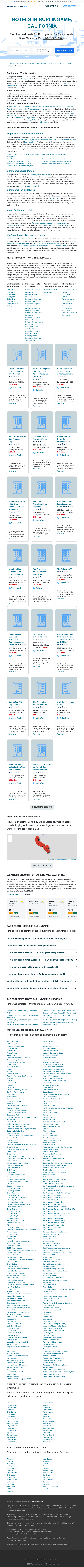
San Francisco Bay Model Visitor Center (57, 1193)
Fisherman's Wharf (13, 1227)
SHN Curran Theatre (50, 1246)
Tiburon (45, 1489)
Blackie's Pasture (13, 1108)
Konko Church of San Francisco (18, 1317)
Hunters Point (12, 1430)
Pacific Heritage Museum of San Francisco (58, 1108)
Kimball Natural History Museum (18, 1312)
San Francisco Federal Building (54, 1202)
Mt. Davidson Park (49, 1058)
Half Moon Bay (12, 1480)
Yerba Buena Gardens (51, 1374)
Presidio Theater (49, 1156)
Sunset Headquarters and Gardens (55, 1280)
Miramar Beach (48, 1041)
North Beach (47, 1410)
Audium (9, 1080)
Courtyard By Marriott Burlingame (54, 154)
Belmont (10, 1461)
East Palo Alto (12, 1473)
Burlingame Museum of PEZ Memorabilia (21, 1117)
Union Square (47, 1317)
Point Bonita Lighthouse (51, 1138)
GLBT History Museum (15, 1248)
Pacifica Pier (43, 246)
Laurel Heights (12, 1439)
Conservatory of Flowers (16, 1179)
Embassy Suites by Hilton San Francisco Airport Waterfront (31, 107)
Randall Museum (48, 1161)
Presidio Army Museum (51, 1149)
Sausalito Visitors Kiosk (51, 1234)
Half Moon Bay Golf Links (16, 1273)
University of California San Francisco (56, 1326)
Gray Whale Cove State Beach (18, 1269)
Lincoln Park (11, 1330)
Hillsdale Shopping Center (16, 1282)
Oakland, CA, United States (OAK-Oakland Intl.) (59, 1013)
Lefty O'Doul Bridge (14, 1326)
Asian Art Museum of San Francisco (19, 1076)
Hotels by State (44, 1538)
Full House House (13, 1243)
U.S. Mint (46, 1314)
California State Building (15, 1131)
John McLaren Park (14, 1303)
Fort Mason (11, 1239)
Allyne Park (11, 1055)
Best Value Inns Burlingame (16, 159)
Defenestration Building (15, 1202)
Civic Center (11, 1412)
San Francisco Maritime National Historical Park (59, 1209)
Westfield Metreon (49, 1356)
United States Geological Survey (54, 1324)
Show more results (42, 807)
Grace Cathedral (13, 1264)
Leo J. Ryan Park (13, 1328)
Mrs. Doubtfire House (50, 1055)
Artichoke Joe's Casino (15, 1074)
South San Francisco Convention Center (57, 1252)
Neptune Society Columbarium (53, 1078)
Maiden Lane (11, 1349)
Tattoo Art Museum (49, 1285)
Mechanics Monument (15, 1372)
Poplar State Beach (50, 1142)
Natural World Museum (51, 1076)
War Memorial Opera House (53, 1342)
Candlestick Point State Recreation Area (21, 1135)
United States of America (38, 63)
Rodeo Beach (48, 1177)
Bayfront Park (12, 1096)
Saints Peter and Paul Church (53, 1184)
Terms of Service (31, 1560)
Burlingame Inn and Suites (21, 190)
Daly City (10, 1470)
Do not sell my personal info (18, 1540)
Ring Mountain (48, 1170)
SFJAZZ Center (48, 1241)
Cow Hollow (11, 1416)
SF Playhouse (48, 1239)
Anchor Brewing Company (16, 1062)
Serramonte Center (50, 1236)
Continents (11, 63)
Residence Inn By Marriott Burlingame (55, 163)
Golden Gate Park (13, 1255)
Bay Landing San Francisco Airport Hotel (30, 109)
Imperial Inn (45, 175)
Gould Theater (12, 1262)
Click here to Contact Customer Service (21, 1525)
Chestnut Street (12, 1147)
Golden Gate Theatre (14, 1257)
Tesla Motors (47, 1291)
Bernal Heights (48, 225)
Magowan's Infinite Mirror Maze (18, 1346)
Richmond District (49, 1421)
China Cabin (11, 1154)
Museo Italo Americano (51, 1062)
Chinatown (10, 1410)
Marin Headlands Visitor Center (18, 1356)
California (52, 63)
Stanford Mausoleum (50, 1262)
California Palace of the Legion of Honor (21, 1129)
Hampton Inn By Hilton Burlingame (19, 163)
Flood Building (12, 1232)
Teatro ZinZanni (48, 1287)
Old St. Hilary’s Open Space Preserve (56, 1094)
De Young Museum (14, 1200)
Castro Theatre (12, 1142)
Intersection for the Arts (15, 1296)
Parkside (46, 1414)
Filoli (8, 1225)
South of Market (48, 1428)
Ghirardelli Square (13, 1246)
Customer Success (58, 1538)
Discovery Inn (35, 175)
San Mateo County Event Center (54, 1232)
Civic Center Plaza (13, 1168)
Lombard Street (12, 1335)
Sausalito (46, 1484)
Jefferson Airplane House (16, 1301)
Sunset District (48, 1430)
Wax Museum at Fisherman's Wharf (55, 1351)
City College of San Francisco (17, 1163)
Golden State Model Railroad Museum (20, 1259)
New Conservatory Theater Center (55, 1080)
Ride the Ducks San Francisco (53, 1168)
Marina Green (12, 1358)
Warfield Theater (49, 1344)
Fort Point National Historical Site (18, 1241)
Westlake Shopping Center (52, 1360)
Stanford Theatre (49, 1266)
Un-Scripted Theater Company (53, 1330)
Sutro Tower (47, 1282)
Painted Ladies (48, 1115)
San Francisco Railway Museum (54, 1220)
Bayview (10, 1403)
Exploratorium (12, 1209)
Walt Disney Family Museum (52, 1337)
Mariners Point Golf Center (16, 1363)
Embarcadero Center (14, 225)
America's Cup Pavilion (15, 1060)
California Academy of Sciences (18, 1124)
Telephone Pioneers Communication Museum (59, 1289)
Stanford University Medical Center (55, 1271)
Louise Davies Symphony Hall (28, 246)
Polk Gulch (46, 1416)
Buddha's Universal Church (16, 1113)
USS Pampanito (48, 1333)
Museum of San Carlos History (53, 1067)
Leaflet (51, 859)
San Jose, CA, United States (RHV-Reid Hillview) (60, 1020)
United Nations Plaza (50, 1321)
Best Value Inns (29, 142)
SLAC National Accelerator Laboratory (56, 1248)
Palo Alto (46, 1468)
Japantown (11, 1437)
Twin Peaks (43, 122)
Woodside (57, 225)
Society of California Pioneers (53, 1250)
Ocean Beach (48, 1092)
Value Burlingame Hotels (20, 210)
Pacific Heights (48, 1412)
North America (22, 63)
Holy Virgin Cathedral (14, 1287)
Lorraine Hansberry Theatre (17, 1337)
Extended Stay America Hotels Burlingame (57, 159)
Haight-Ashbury (12, 1426)
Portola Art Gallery (49, 1145)
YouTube (44, 1544)
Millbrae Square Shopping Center (19, 1379)
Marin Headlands (13, 1353)
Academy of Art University (16, 1046)
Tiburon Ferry (47, 1301)
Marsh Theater (12, 1369)
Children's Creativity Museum (17, 1149)
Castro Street (12, 1140)
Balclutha (10, 1085)
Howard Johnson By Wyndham (26, 140)
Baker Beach (11, 1083)
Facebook (31, 1544)
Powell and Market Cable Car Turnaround (57, 1147)
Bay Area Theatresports (15, 1092)
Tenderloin (47, 1433)
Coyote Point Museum (15, 1186)
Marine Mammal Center (15, 1360)
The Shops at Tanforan (51, 1298)
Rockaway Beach (49, 1174)
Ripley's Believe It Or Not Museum (55, 1172)
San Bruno (46, 1475)
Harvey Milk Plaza (13, 1278)
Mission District (48, 1403)
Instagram (52, 1544)
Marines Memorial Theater (16, 1365)
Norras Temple (48, 1087)
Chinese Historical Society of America (20, 1158)
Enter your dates (42, 865)
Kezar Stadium (12, 1310)
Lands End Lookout (14, 1324)
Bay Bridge (11, 1094)
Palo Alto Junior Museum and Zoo (55, 1122)
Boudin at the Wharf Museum (17, 1110)
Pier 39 (45, 1129)
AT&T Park (10, 1078)
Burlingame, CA (26, 79)
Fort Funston (11, 1236)
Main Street (11, 1351)
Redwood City (48, 1473)
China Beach (11, 1152)
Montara (10, 1491)
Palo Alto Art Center (50, 1119)
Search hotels (64, 50)
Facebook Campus (13, 1211)
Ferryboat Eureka (13, 1218)
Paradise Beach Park (50, 1124)
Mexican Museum (13, 1376)
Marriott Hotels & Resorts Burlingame (20, 166)
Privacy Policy (43, 1560)
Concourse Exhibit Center (16, 1174)
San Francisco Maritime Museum (54, 1207)
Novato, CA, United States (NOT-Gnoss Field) (59, 1011)
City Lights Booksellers (15, 1165)
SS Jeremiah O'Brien (50, 1255)
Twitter (37, 1544)
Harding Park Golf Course (16, 1275)
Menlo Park (11, 1486)
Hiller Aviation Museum (15, 1280)
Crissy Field (11, 1193)
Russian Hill (47, 1423)
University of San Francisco (52, 1328)
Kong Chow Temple (14, 1314)
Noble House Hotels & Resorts (48, 140)
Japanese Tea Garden (15, 1298)
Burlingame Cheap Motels (20, 171)
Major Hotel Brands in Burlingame (25, 133)
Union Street (47, 1319)
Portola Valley (48, 1470)
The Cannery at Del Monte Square (55, 1296)
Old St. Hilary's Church (50, 1096)
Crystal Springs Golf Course (17, 1197)
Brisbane (10, 1463)
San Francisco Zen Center (52, 1227)
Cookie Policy (54, 1560)
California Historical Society (16, 1126)
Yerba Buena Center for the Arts (54, 1369)
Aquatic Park (11, 1069)
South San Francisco (50, 1486)
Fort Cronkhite (12, 1234)
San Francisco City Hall (51, 1200)
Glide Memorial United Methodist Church (21, 1250)
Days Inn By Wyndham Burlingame (19, 161)
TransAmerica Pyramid (51, 1307)
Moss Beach (47, 1459)
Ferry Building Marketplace (16, 1216)
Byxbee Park (11, 1119)
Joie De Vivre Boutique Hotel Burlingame (56, 161)
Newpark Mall (47, 1083)
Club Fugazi (11, 1170)
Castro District (12, 1407)
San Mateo (47, 1482)
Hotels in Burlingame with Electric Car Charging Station (32, 333)
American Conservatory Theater (18, 1058)
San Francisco (48, 1480)
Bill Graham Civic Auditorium (17, 1106)
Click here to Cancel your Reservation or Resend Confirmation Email (32, 1523)
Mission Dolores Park (50, 1046)
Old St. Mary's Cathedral (51, 1099)
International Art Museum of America (20, 1294)
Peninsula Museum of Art (51, 1126)
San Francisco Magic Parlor (25, 118)
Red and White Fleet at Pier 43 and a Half (57, 1163)
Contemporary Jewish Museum (18, 1181)
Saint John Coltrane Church (52, 1181)
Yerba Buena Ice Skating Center (54, 1376)
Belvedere (11, 1103)
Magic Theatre (12, 1344)
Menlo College (12, 1374)
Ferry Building (12, 1213)
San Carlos (47, 1477)
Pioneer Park (47, 1133)
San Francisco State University (54, 1223)
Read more (12, 403)
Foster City (11, 1477)
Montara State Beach (50, 1048)
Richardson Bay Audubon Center (43, 223)
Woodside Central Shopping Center (55, 1365)
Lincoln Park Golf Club (15, 1333)
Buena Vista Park (13, 1115)
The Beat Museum (49, 1294)
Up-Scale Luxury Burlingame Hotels (26, 235)
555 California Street (59, 246)
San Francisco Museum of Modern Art (56, 1213)
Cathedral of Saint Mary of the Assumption (22, 1145)
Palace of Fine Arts (49, 1117)
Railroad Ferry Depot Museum (53, 1158)
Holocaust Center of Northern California (21, 1285)
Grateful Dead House (14, 1266)
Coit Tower (11, 1172)
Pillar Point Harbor (49, 1131)
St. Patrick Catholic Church (52, 1259)
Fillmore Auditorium (13, 1223)
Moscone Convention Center (53, 1053)
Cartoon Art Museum (14, 1138)
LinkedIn (59, 1544)
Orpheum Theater (49, 1106)
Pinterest (66, 1544)
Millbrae (10, 1489)
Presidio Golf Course (50, 1152)
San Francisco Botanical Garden (54, 1197)
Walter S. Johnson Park (51, 1340)
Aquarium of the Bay (14, 1067)
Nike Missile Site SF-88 (51, 1085)
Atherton (10, 1459)
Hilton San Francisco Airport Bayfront (46, 243)
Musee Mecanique (49, 1060)
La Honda (10, 1482)
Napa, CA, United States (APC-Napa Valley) (22, 1024)
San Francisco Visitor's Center (53, 1225)
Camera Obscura (13, 1133)
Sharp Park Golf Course (51, 1243)
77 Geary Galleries (13, 1044)
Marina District (12, 1442)
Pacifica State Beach (50, 1113)
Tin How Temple (48, 1305)
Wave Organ (47, 1349)
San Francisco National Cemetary (55, 1216)
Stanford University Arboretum (53, 1269)
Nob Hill (29, 186)
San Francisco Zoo (49, 1230)
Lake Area (10, 1484)
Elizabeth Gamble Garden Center (19, 1204)
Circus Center (12, 1161)
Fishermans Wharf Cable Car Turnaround (21, 1230)
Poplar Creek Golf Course (52, 1140)
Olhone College (48, 1101)
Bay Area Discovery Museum (17, 1090)
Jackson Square (12, 1435)
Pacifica (45, 1466)
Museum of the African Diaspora (54, 1069)
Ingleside (37, 186)
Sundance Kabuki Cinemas (52, 1278)
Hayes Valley (11, 1428)
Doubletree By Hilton (68, 140)
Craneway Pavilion (13, 1191)
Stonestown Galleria (50, 1275)
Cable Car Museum (14, 1122)
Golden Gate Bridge (14, 1252)
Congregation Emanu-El (15, 1177)
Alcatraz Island (61, 223)
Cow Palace (11, 1184)
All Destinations (32, 1538)
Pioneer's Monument (50, 1135)
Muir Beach (47, 1461)
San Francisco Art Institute (52, 1191)
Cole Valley (11, 1414)
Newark (45, 1463)
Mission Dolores (48, 1044)
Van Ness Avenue (49, 1335)
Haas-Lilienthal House (15, 1271)
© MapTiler (57, 859)
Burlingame (11, 1466)
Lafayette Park (32, 120)
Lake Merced (12, 1321)
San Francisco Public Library (53, 1218)
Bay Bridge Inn (54, 198)
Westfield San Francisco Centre (54, 1358)
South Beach (47, 1426)
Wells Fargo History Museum (53, 1353)
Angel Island (11, 1064)
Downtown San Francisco (16, 1419)
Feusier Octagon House (15, 1220)
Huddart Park (11, 1289)
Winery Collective (49, 1363)
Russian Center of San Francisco (54, 1179)
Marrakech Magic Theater (16, 1367)
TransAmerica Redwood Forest (54, 1310)
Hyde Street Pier (13, 1291)
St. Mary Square (48, 1257)
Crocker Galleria (13, 1195)
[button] (41, 845)
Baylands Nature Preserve (16, 1099)
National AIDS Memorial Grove (53, 1071)
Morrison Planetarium (50, 1051)
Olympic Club (47, 1103)
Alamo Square (12, 1048)
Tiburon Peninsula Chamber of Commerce (58, 1303)
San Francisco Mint (49, 1211)
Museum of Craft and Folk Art (53, 1064)
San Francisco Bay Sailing (52, 1195)
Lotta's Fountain (12, 1340)
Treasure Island (48, 1437)
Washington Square (50, 1346)
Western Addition (49, 1439)
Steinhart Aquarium (49, 1273)
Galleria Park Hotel (22, 243)
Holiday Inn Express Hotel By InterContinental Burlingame (23, 155)
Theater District (48, 1435)
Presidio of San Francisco (52, 1154)
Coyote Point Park (13, 1188)
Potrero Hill (66, 225)
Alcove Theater (12, 1053)
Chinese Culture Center (15, 1156)
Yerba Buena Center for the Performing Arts (58, 1372)
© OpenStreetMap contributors (68, 859)
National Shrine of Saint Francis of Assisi (57, 1074)
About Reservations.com (16, 1538)
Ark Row (10, 1071)
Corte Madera (12, 1468)
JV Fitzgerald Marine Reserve (17, 1305)
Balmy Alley (11, 1087)
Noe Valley (47, 1407)
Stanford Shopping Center (52, 1264)
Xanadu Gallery (48, 1367)
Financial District (13, 1421)
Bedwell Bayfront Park (15, 1101)
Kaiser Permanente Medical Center (19, 1307)
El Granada (11, 1475)
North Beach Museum (50, 1090)
